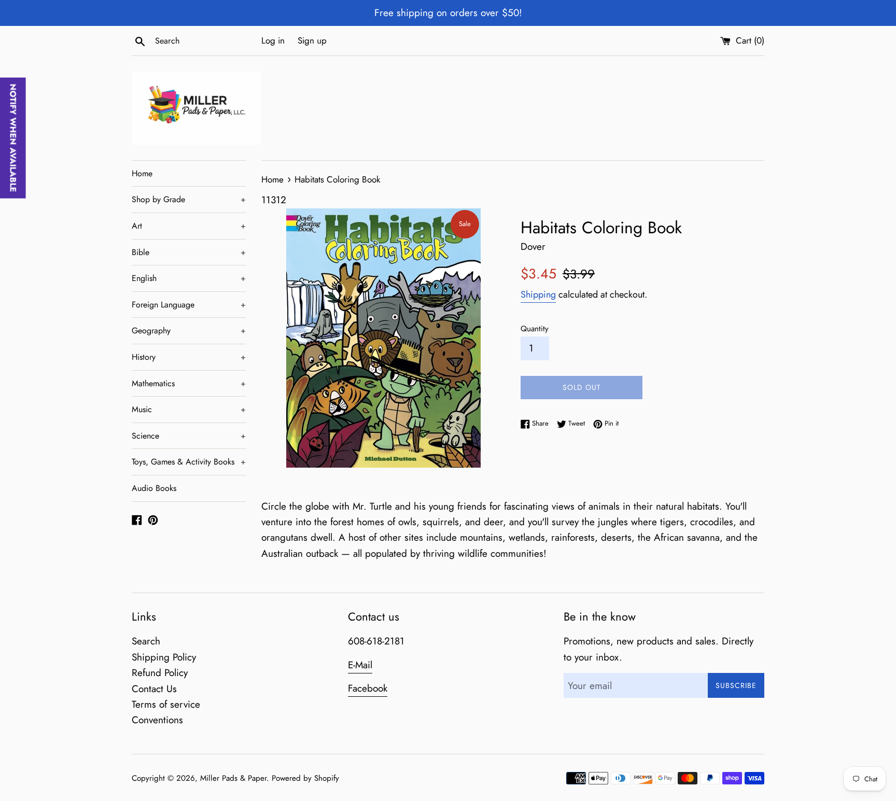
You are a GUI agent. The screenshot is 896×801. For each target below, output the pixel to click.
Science (189, 436)
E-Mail (360, 665)
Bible (189, 252)
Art (189, 226)
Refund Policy (160, 673)
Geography (189, 330)
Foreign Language (189, 305)
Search (146, 641)
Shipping (538, 294)
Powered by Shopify (305, 778)
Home (142, 173)
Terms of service (166, 704)
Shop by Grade (189, 199)
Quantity (535, 328)
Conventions (157, 720)
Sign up (312, 40)
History (189, 357)
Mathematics (189, 383)
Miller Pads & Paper (233, 778)
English (189, 278)
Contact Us (154, 689)
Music (189, 409)
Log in (273, 40)
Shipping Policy (164, 657)
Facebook (367, 688)
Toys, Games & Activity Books (189, 462)
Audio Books (154, 488)
